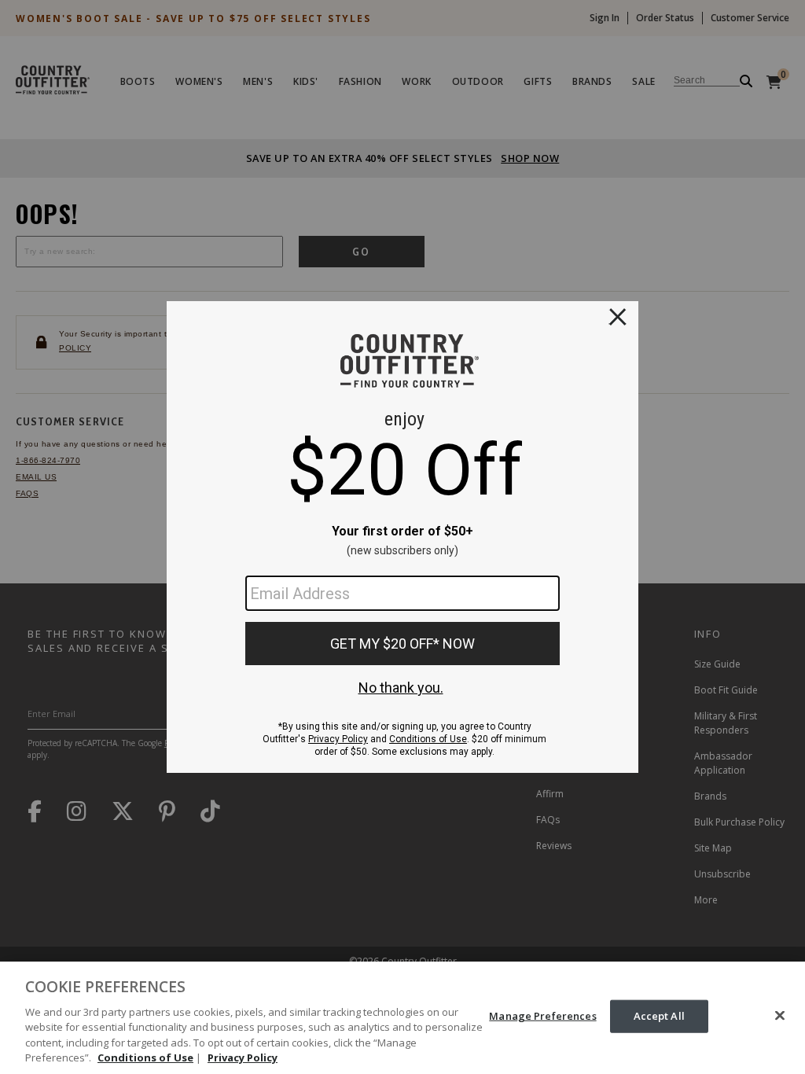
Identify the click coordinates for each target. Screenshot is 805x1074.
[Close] (780, 1016)
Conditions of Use (145, 1057)
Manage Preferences (542, 1016)
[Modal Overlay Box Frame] (402, 537)
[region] (402, 1018)
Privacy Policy (243, 1057)
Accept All (659, 1016)
